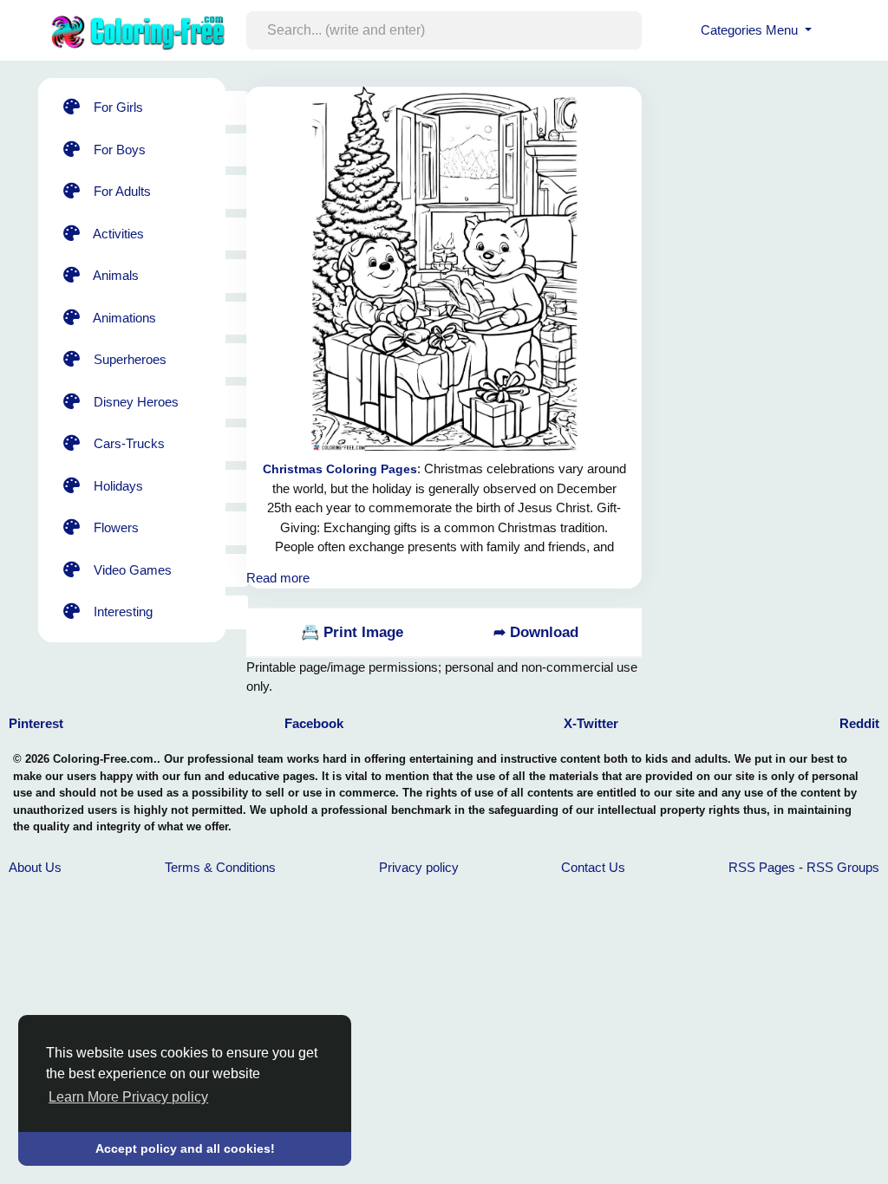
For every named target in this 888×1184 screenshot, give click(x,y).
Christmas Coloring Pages (340, 469)
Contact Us (593, 867)
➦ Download (535, 632)
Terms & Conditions (220, 867)
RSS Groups (842, 867)
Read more (278, 577)
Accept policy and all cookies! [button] (185, 1148)
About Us (35, 867)
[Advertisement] (775, 186)
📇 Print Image (352, 632)
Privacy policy (419, 867)
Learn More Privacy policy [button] (128, 1097)
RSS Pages (761, 867)
